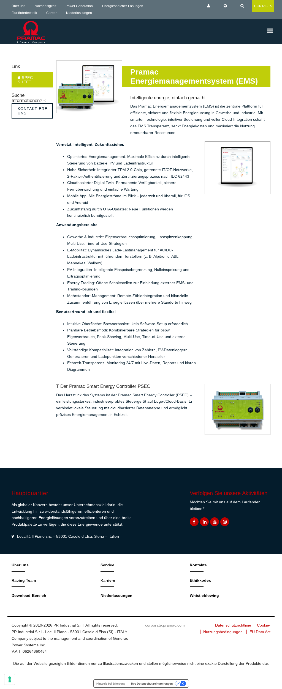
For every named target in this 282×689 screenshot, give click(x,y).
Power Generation (79, 6)
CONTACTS (263, 6)
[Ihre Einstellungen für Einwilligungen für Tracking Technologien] (9, 679)
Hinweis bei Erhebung (110, 683)
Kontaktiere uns (32, 110)
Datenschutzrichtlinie (233, 625)
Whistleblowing (204, 595)
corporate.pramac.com (165, 625)
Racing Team (24, 580)
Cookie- (263, 625)
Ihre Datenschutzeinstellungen (152, 683)
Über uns (18, 6)
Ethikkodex (200, 580)
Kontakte (198, 565)
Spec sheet (25, 79)
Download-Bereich (29, 595)
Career (51, 13)
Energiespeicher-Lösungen (122, 6)
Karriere (108, 580)
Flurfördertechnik (24, 13)
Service (107, 565)
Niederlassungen (79, 13)
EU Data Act (260, 632)
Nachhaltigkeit (45, 6)
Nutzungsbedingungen (223, 632)
